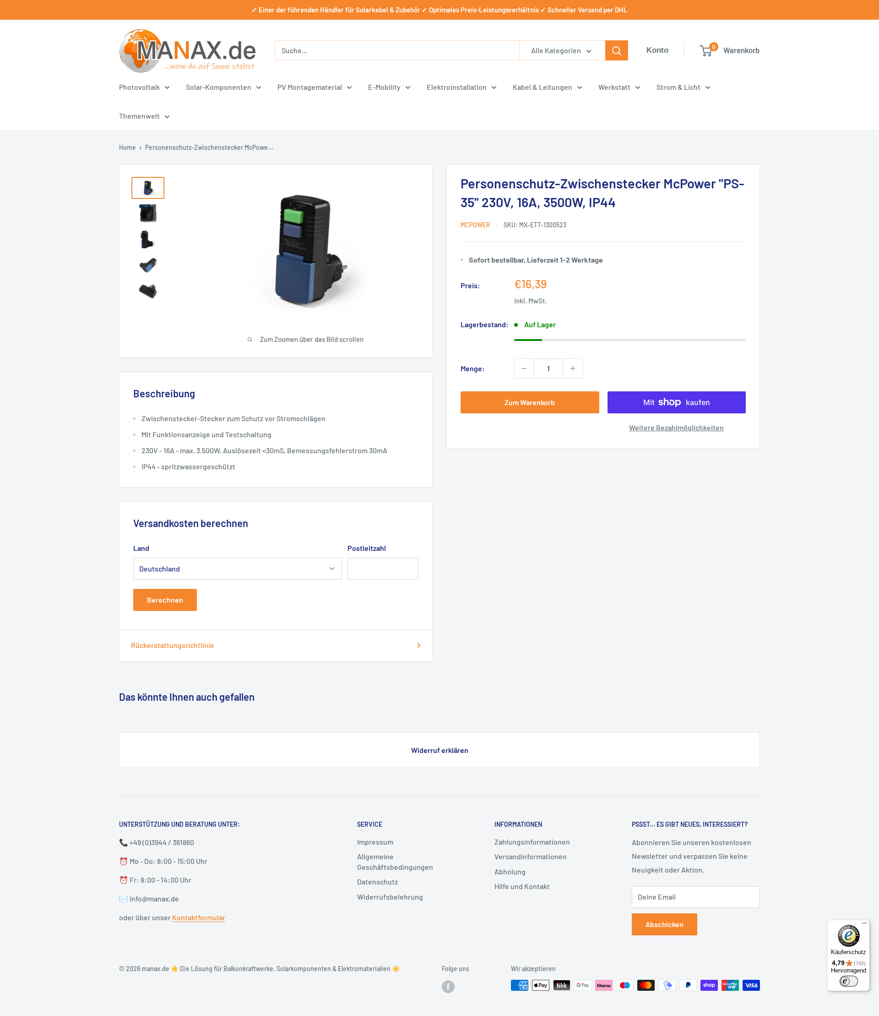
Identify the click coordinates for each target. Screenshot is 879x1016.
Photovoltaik (139, 86)
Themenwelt (139, 115)
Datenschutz (377, 881)
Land (141, 548)
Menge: (473, 368)
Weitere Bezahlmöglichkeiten (676, 427)
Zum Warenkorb (530, 402)
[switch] (849, 981)
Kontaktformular (198, 917)
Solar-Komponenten (218, 86)
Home (127, 147)
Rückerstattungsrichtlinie (172, 645)
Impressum (375, 841)
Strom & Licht (678, 86)
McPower (475, 225)
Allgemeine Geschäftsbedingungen (395, 861)
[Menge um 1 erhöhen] (572, 368)
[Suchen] (616, 50)
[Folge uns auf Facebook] (448, 986)
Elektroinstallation (457, 86)
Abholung (510, 871)
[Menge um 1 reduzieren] (524, 368)
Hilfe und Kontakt (522, 886)
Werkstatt (614, 86)
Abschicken (665, 924)
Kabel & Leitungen (542, 86)
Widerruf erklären (439, 750)
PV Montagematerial (309, 86)
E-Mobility (384, 86)
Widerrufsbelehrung (390, 896)
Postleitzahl (366, 548)
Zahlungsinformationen (532, 841)
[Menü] (864, 925)
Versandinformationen (530, 856)
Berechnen (165, 599)
